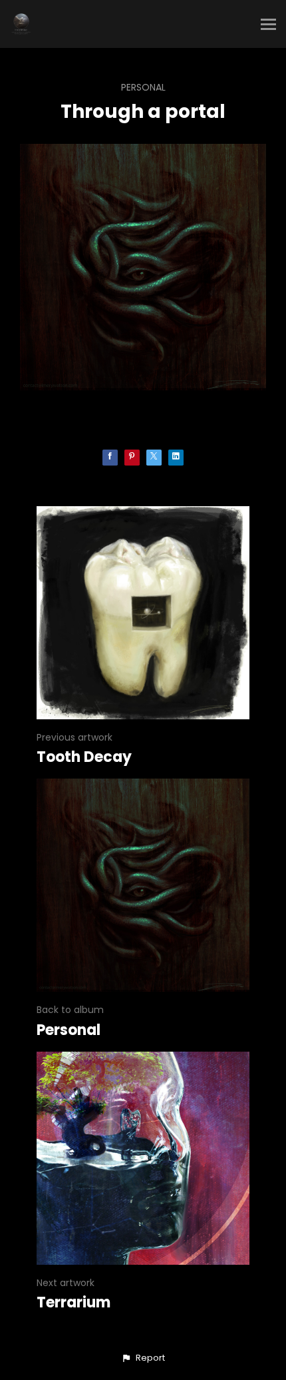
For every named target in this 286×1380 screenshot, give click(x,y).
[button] (143, 1358)
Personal (143, 87)
